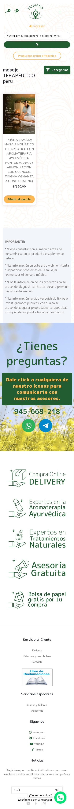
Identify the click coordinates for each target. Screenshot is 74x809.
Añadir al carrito (19, 199)
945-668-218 (37, 411)
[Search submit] (37, 44)
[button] (60, 12)
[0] (6, 12)
